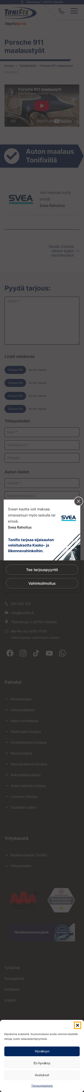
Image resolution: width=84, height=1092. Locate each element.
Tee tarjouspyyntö (42, 570)
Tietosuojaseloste (42, 1085)
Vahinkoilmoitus (42, 583)
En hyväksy (42, 1063)
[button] (77, 1025)
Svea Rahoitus (20, 527)
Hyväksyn (42, 1051)
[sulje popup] (78, 501)
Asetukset (42, 1075)
